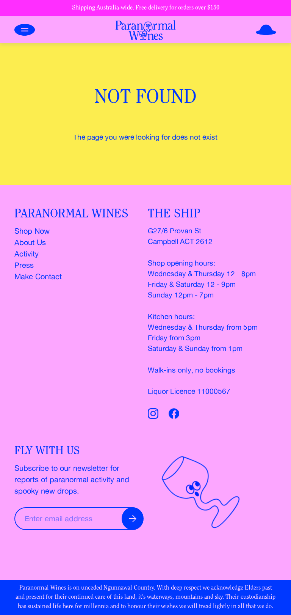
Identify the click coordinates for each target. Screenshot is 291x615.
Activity (26, 253)
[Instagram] (154, 415)
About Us (30, 242)
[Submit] (133, 518)
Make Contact (38, 276)
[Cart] (266, 30)
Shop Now (32, 231)
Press (24, 265)
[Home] (146, 30)
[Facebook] (174, 415)
